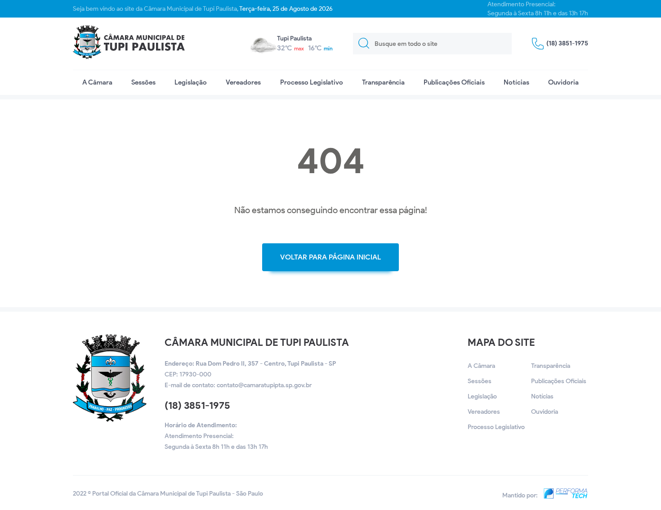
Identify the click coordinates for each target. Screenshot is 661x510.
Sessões (143, 82)
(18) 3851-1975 (197, 405)
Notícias (516, 82)
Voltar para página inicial (330, 257)
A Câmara (97, 82)
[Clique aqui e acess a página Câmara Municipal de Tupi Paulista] (110, 420)
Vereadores (243, 82)
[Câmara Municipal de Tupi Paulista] (129, 43)
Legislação (190, 82)
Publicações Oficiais (454, 82)
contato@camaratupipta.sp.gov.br (264, 385)
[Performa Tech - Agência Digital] (563, 495)
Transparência (383, 82)
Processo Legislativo (311, 82)
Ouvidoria (563, 82)
